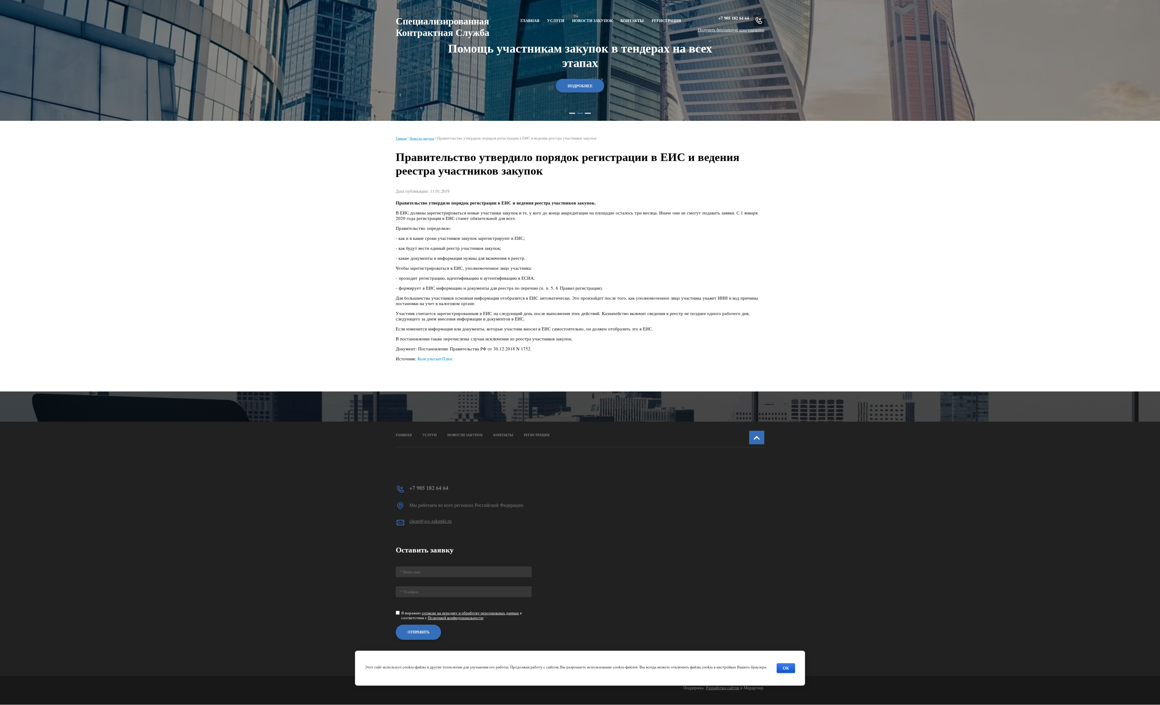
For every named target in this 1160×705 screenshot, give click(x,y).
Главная (401, 138)
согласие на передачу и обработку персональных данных (470, 613)
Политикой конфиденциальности (455, 617)
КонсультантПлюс (435, 359)
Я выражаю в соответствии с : (461, 615)
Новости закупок (422, 138)
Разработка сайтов (722, 688)
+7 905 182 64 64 (733, 18)
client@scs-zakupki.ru (430, 521)
